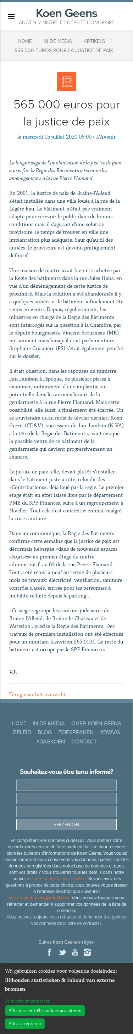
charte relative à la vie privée (58, 879)
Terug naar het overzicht (37, 694)
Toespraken (76, 732)
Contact (84, 741)
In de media (49, 723)
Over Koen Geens (96, 723)
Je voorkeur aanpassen (28, 1001)
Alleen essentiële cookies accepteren (45, 1010)
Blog (45, 732)
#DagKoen (50, 741)
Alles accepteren (25, 1024)
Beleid (22, 732)
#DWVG (110, 732)
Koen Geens (67, 15)
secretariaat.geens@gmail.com (39, 898)
